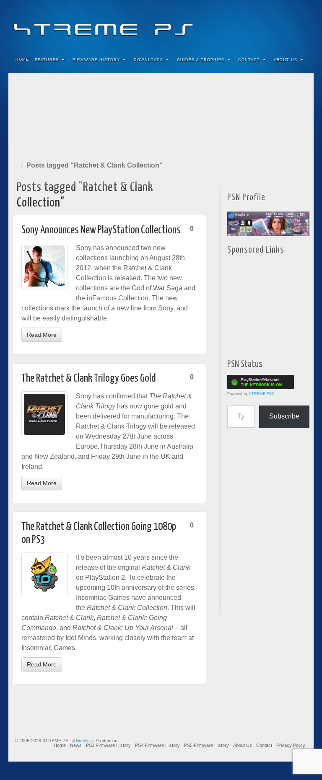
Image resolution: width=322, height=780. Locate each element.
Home (22, 59)
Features (47, 60)
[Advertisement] (161, 115)
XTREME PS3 (261, 394)
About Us (285, 60)
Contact (249, 60)
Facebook (245, 24)
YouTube (290, 24)
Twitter (279, 24)
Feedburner (256, 24)
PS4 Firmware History (157, 745)
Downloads (148, 60)
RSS (301, 24)
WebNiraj (85, 740)
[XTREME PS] (161, 24)
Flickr (267, 24)
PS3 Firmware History (108, 745)
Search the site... (302, 60)
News (76, 745)
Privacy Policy (290, 745)
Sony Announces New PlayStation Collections (101, 230)
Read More (42, 334)
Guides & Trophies (200, 60)
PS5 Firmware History (206, 745)
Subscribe (284, 416)
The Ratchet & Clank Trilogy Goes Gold (88, 378)
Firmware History (96, 60)
